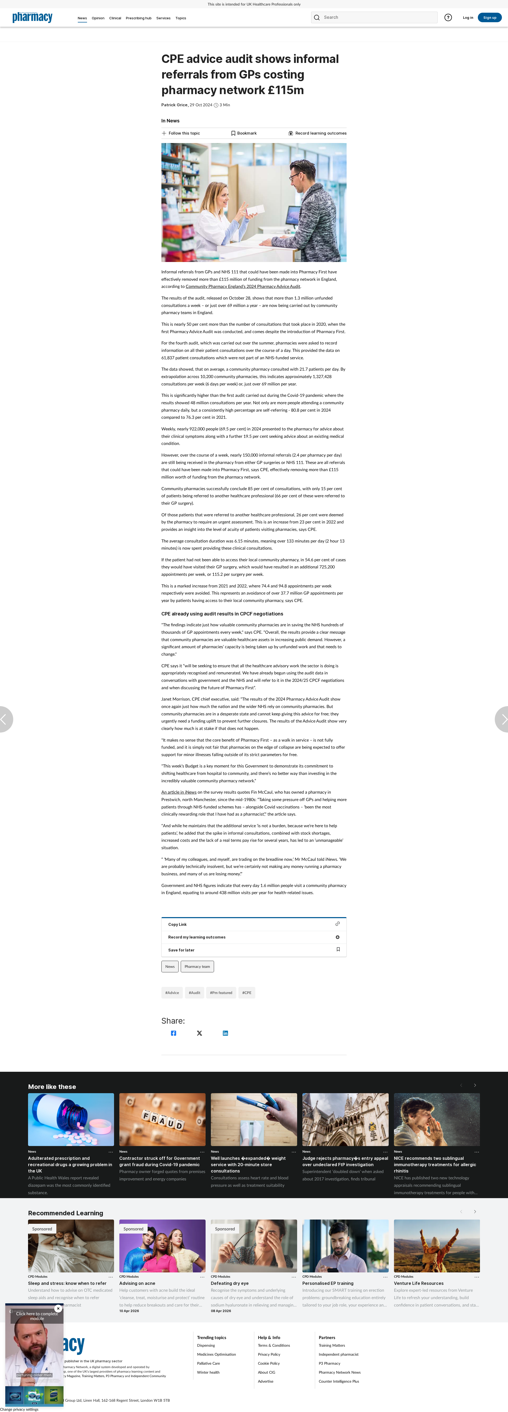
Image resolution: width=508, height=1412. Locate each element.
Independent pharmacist (339, 1354)
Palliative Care (208, 1363)
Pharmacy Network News (340, 1372)
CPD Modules (37, 1276)
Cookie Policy (269, 1363)
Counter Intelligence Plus (339, 1381)
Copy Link (177, 924)
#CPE (246, 992)
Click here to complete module (37, 1316)
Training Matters (93, 1376)
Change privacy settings (19, 1409)
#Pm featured (221, 992)
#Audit (194, 992)
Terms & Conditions (274, 1345)
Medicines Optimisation (216, 1354)
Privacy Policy (269, 1354)
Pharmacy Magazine (66, 1376)
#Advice (172, 992)
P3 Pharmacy (115, 1376)
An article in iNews (179, 791)
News (170, 966)
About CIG (266, 1372)
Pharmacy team (197, 966)
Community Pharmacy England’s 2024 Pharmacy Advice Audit (243, 286)
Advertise (265, 1381)
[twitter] (200, 1033)
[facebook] (174, 1033)
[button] (474, 1085)
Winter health (208, 1372)
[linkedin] (225, 1033)
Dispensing (206, 1345)
